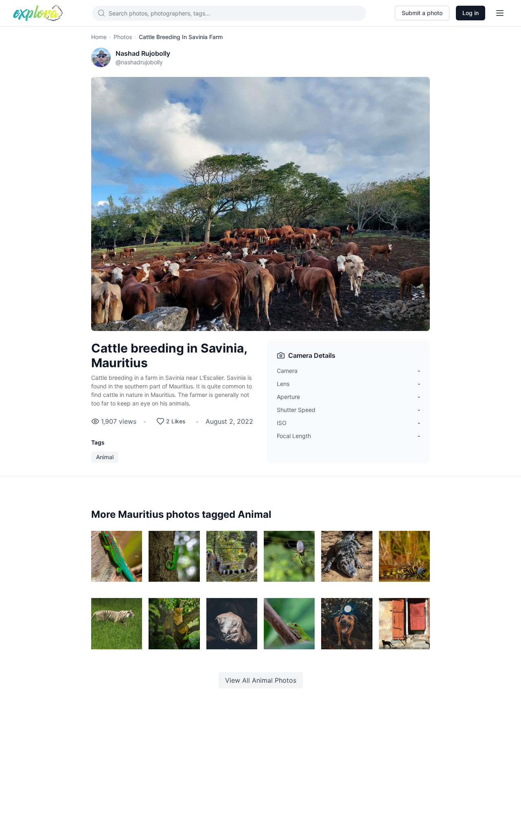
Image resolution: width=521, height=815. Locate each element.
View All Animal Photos (260, 680)
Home (99, 36)
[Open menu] (500, 13)
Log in (470, 12)
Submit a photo (422, 12)
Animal (105, 457)
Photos (123, 36)
